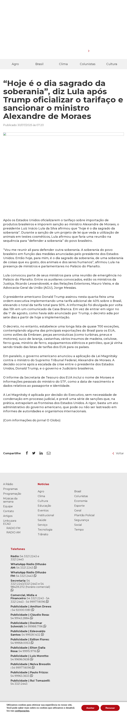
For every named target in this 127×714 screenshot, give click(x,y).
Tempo (79, 529)
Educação (44, 505)
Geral (77, 510)
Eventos (43, 510)
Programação (12, 493)
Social (78, 524)
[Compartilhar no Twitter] (36, 453)
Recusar (110, 708)
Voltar (120, 453)
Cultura (111, 64)
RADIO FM (13, 528)
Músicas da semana (10, 500)
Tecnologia (45, 529)
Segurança (81, 520)
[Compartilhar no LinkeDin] (43, 453)
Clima (63, 64)
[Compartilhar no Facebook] (29, 453)
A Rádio (8, 484)
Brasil (39, 64)
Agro (15, 64)
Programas (10, 488)
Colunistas (87, 64)
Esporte (79, 505)
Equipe (8, 506)
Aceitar (90, 708)
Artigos (7, 516)
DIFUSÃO (87, 23)
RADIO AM (13, 532)
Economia (80, 501)
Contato (8, 511)
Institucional (46, 515)
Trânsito (43, 534)
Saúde (42, 520)
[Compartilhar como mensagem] (51, 453)
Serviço (42, 524)
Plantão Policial (84, 515)
